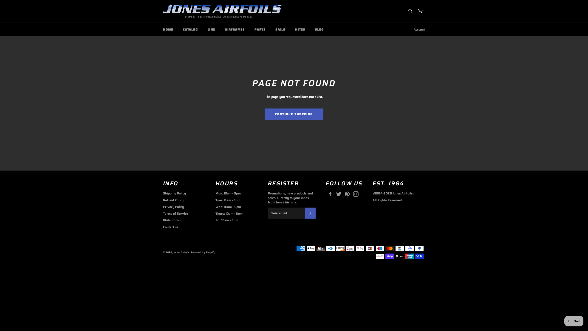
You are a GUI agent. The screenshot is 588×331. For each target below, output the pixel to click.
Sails (280, 29)
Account (419, 29)
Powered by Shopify (203, 252)
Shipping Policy (174, 193)
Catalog (190, 29)
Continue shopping (294, 114)
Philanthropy (172, 220)
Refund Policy (173, 200)
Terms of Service (175, 213)
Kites (300, 29)
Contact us (170, 227)
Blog (319, 29)
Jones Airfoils (181, 252)
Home (168, 29)
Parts (260, 29)
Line (211, 29)
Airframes (235, 29)
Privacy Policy (173, 206)
